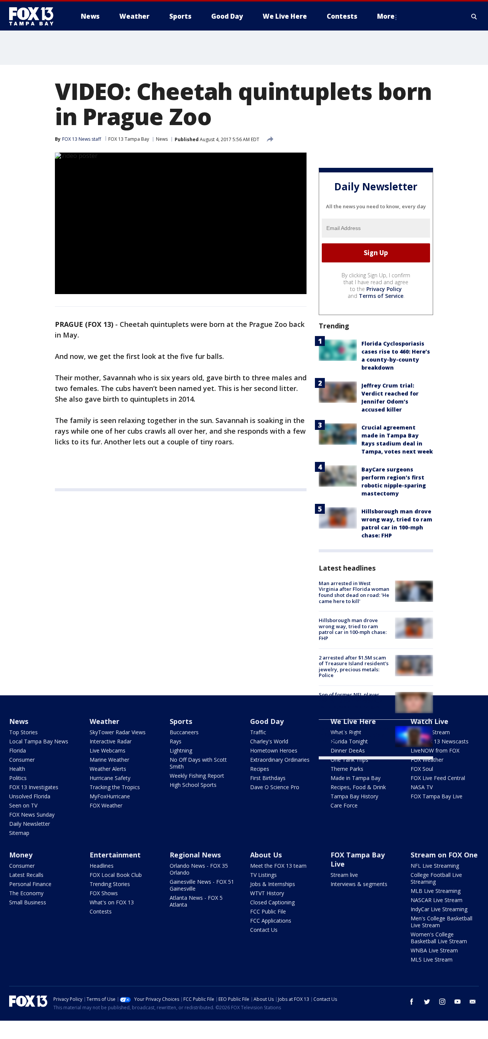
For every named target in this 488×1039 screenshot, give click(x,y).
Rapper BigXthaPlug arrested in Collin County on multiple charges (354, 734)
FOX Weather (106, 805)
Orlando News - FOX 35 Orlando (199, 869)
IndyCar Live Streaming (439, 909)
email (473, 1002)
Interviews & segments (359, 884)
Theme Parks (347, 768)
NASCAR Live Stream (436, 900)
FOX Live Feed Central (438, 778)
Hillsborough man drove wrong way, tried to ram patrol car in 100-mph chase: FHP (353, 629)
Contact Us (264, 929)
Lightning (181, 750)
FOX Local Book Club (116, 874)
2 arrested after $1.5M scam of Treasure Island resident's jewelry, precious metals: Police (353, 666)
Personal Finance (30, 884)
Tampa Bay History (354, 796)
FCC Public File (268, 911)
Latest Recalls (26, 874)
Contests (101, 911)
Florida (17, 750)
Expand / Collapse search (474, 16)
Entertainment (115, 854)
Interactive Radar (111, 741)
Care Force (344, 805)
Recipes (259, 768)
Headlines (102, 865)
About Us (266, 854)
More (386, 16)
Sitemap (19, 832)
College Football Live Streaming (436, 878)
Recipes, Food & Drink (358, 787)
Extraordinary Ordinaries (280, 759)
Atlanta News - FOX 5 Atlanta (196, 901)
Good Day (267, 721)
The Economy (26, 893)
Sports (181, 721)
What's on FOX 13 (112, 902)
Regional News (195, 854)
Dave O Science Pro (274, 787)
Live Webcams (107, 750)
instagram (442, 1002)
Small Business (27, 902)
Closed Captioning (272, 902)
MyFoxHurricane (110, 796)
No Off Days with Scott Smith (198, 763)
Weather (104, 721)
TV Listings (263, 874)
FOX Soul (422, 768)
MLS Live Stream (432, 959)
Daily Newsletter (29, 823)
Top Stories (23, 732)
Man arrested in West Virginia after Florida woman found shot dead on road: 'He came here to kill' (354, 592)
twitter (427, 1002)
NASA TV (422, 787)
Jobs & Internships (272, 884)
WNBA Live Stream (434, 950)
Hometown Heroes (273, 750)
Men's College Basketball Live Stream (441, 922)
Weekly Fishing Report (197, 775)
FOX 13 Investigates (33, 787)
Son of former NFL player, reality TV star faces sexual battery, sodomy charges (351, 700)
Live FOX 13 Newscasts (440, 741)
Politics (18, 778)
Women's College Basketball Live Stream (439, 938)
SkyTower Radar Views (118, 732)
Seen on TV (23, 805)
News (162, 139)
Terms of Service (381, 295)
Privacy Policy (384, 289)
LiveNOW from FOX (435, 750)
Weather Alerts (108, 768)
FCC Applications (270, 920)
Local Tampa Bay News (38, 741)
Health (17, 768)
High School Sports (193, 784)
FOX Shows (104, 893)
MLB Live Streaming (436, 890)
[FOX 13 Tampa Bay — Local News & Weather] (34, 16)
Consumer (22, 759)
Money (20, 854)
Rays (175, 741)
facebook (412, 1002)
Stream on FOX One (444, 854)
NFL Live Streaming (435, 865)
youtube (457, 1002)
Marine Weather (109, 759)
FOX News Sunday (32, 814)
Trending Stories (110, 884)
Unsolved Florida (29, 796)
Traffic (258, 732)
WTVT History (267, 893)
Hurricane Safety (110, 778)
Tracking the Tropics (115, 787)
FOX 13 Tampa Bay (128, 139)
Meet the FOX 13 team (278, 865)
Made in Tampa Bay (355, 778)
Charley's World (269, 741)
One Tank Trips (349, 759)
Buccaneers (184, 732)
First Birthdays (268, 778)
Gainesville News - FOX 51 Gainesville (202, 885)
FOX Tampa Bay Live (436, 796)
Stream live (344, 874)
